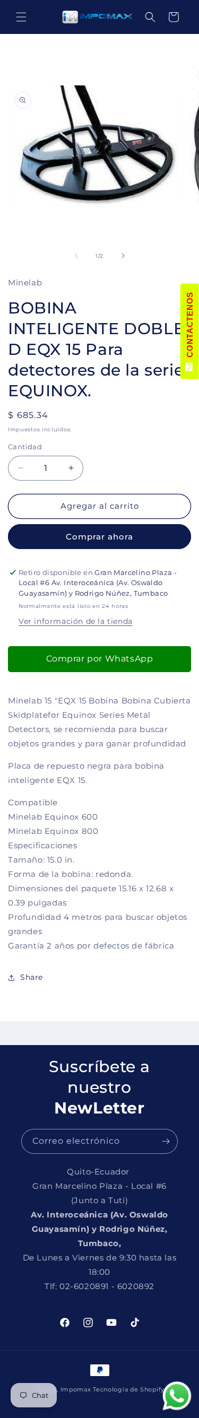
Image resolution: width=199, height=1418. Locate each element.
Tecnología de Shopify (129, 1389)
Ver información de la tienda (76, 621)
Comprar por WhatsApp (99, 659)
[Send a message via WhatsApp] (177, 1396)
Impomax (76, 1389)
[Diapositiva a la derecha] (123, 255)
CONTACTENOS (189, 327)
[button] (21, 17)
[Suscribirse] (165, 1141)
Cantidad (25, 446)
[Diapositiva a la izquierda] (76, 255)
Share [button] (31, 977)
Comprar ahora (99, 537)
